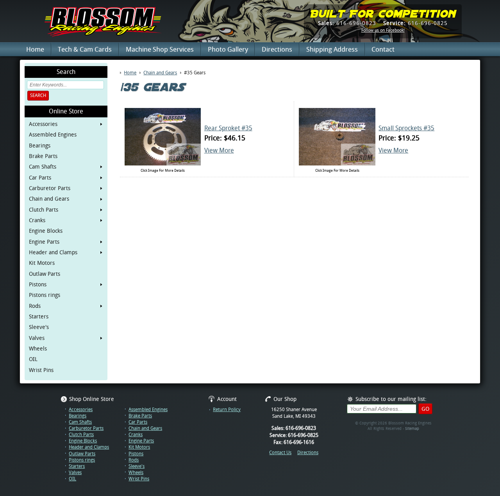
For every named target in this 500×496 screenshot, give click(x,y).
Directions (277, 49)
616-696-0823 (347, 23)
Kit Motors (42, 263)
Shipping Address (332, 49)
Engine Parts (44, 242)
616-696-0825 (415, 23)
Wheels (38, 348)
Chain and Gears (49, 199)
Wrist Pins (41, 370)
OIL (33, 359)
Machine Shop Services (160, 49)
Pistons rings (44, 295)
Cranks (37, 220)
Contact (383, 49)
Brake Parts (43, 156)
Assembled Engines (53, 134)
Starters (38, 316)
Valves (37, 338)
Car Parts (40, 177)
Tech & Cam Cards (85, 49)
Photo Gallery (228, 49)
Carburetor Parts (49, 188)
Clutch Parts (43, 210)
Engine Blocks (45, 231)
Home (35, 49)
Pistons (37, 284)
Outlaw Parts (44, 274)
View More (219, 150)
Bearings (39, 145)
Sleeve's (39, 327)
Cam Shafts (42, 167)
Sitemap (412, 428)
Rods (35, 306)
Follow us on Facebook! (383, 30)
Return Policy (227, 409)
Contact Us (280, 452)
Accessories (43, 124)
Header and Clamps (53, 252)
